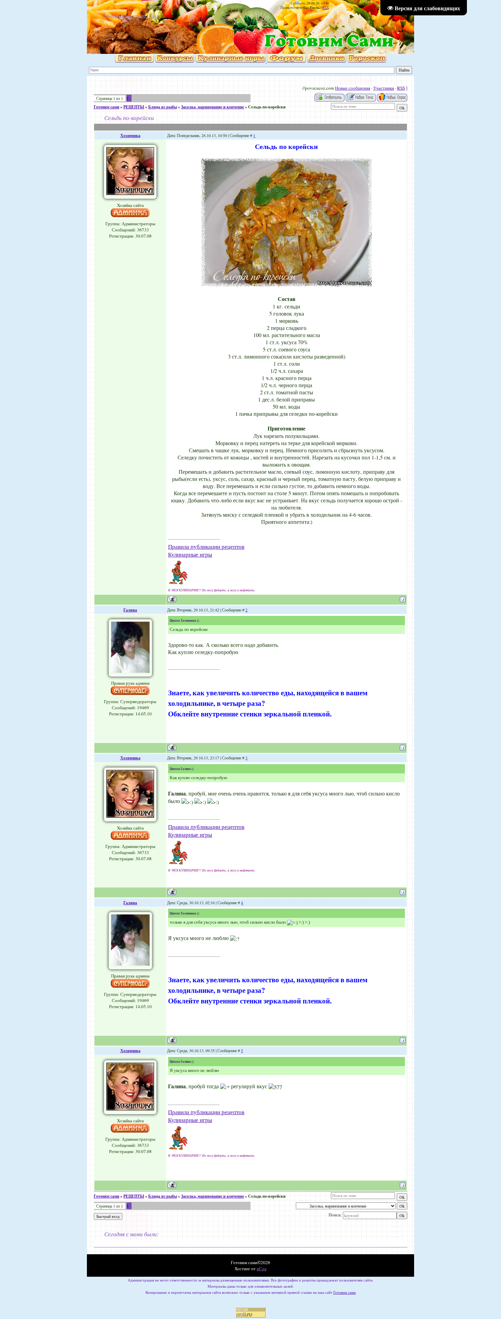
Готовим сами (106, 107)
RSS (325, 7)
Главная (111, 16)
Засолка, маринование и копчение (212, 107)
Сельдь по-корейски (267, 107)
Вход (154, 16)
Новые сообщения (352, 88)
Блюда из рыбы (162, 107)
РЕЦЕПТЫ (133, 107)
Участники (383, 88)
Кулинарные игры (190, 554)
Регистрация (134, 16)
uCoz (262, 1268)
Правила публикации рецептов (206, 546)
